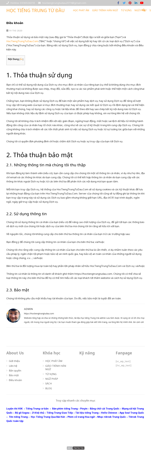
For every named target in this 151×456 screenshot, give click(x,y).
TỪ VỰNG (50, 374)
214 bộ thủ (38, 412)
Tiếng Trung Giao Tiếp (60, 412)
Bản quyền (15, 370)
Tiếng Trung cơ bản (37, 408)
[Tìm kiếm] (144, 10)
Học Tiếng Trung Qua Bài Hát (48, 416)
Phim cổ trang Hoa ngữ (81, 416)
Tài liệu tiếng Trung (87, 412)
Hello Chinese (109, 412)
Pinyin (83, 408)
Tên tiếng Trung (18, 416)
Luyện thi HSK (14, 408)
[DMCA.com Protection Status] (75, 448)
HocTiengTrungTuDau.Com (22, 41)
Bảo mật (14, 375)
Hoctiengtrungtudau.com (75, 440)
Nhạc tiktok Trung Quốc (111, 416)
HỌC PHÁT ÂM (53, 361)
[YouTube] (142, 3)
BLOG (48, 388)
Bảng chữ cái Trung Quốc (104, 408)
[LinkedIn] (136, 3)
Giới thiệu (14, 361)
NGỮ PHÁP (51, 378)
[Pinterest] (130, 3)
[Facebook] (118, 3)
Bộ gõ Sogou (22, 412)
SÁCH (48, 383)
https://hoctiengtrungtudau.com (39, 313)
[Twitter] (124, 3)
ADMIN (28, 309)
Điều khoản (15, 380)
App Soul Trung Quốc (132, 412)
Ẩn (21, 59)
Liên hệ (13, 365)
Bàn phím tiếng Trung (65, 408)
